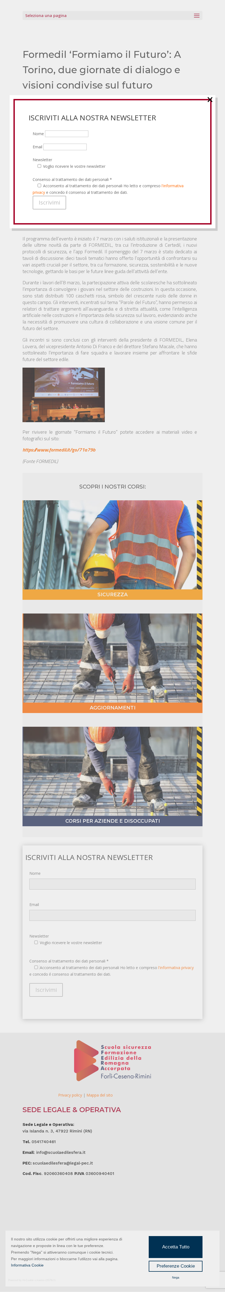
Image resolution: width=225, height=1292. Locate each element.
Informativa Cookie (27, 1265)
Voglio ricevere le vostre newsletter (74, 166)
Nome (39, 133)
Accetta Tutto (175, 1247)
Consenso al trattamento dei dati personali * (72, 179)
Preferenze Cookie (176, 1266)
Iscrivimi (49, 202)
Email (38, 146)
